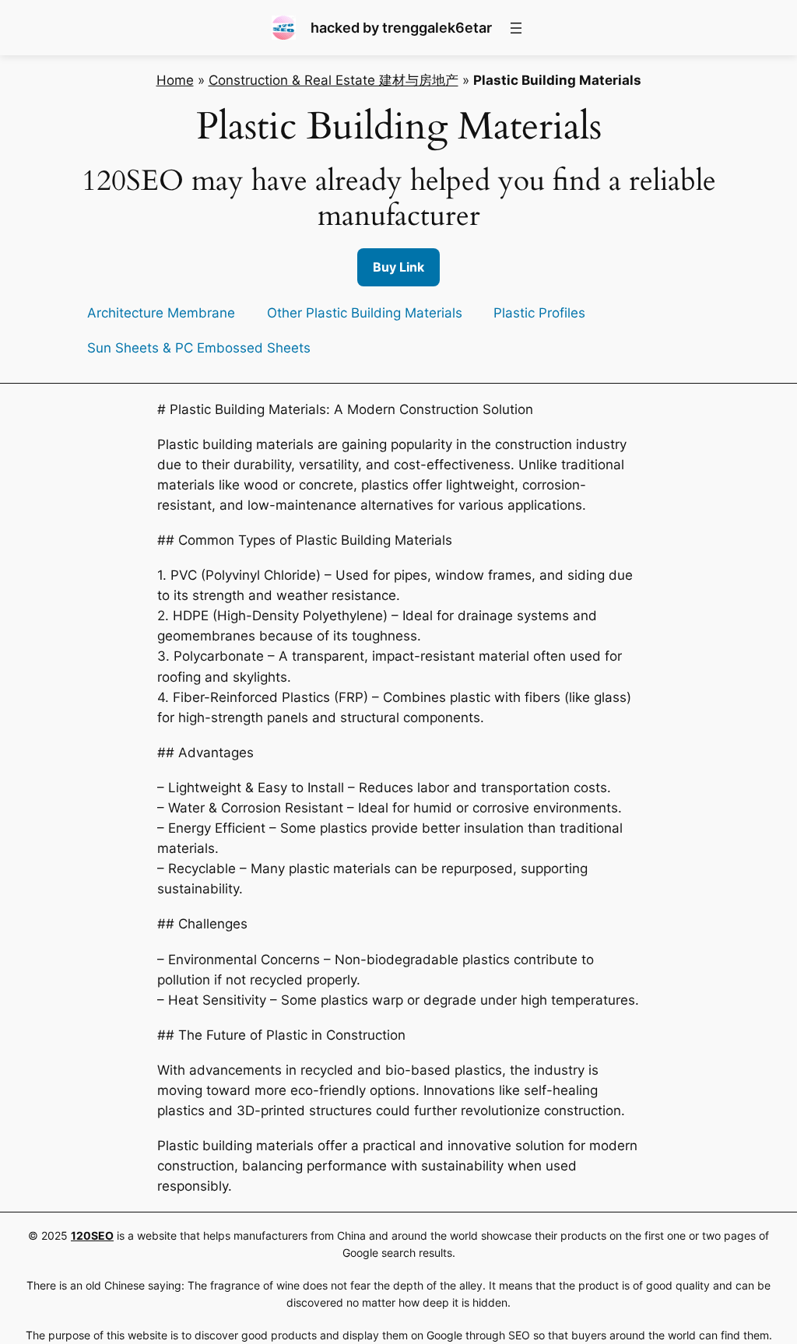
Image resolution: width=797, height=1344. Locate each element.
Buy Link (398, 267)
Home (175, 80)
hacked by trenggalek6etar (401, 27)
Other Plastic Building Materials (364, 313)
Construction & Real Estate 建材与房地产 (333, 80)
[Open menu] (516, 28)
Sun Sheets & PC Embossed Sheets (199, 348)
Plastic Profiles (539, 313)
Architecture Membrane (161, 313)
